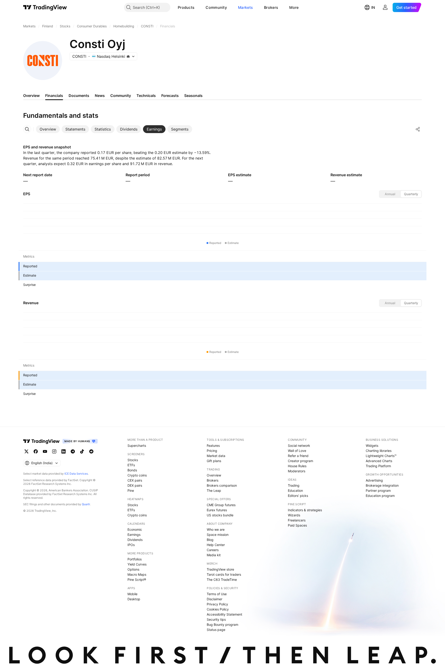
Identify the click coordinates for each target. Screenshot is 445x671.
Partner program (378, 490)
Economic (134, 529)
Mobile (132, 594)
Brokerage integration (382, 485)
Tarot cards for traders (224, 574)
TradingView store (220, 569)
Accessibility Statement (224, 614)
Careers (213, 550)
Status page (216, 630)
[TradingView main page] (45, 7)
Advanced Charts (379, 461)
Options (133, 569)
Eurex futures (217, 510)
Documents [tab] (79, 95)
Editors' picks (298, 496)
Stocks (132, 460)
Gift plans (214, 461)
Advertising (374, 480)
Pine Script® (136, 580)
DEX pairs (134, 485)
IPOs (131, 545)
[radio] (390, 194)
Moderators (296, 471)
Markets (245, 7)
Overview (214, 475)
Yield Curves (136, 564)
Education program (380, 496)
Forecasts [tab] (170, 95)
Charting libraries (378, 451)
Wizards (294, 515)
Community (216, 7)
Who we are (216, 529)
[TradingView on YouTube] (45, 451)
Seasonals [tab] (193, 95)
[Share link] (418, 129)
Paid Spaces (297, 525)
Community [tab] (120, 95)
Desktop (133, 599)
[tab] (48, 129)
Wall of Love (297, 451)
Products (186, 7)
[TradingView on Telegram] (73, 451)
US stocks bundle (220, 515)
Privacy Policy (217, 604)
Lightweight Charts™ (381, 456)
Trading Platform (378, 466)
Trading (293, 485)
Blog (210, 540)
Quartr (86, 504)
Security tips (216, 619)
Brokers (271, 7)
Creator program (300, 461)
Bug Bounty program (222, 624)
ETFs (131, 465)
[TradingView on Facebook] (35, 451)
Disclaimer (214, 599)
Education (295, 490)
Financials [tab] (54, 95)
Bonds (132, 470)
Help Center (216, 545)
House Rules (297, 466)
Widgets (372, 445)
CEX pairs (134, 480)
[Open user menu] (385, 7)
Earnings (133, 535)
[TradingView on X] (26, 451)
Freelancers (296, 520)
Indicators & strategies (305, 510)
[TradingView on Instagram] (54, 451)
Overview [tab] (31, 95)
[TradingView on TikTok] (82, 451)
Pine (130, 490)
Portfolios (134, 559)
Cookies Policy (218, 609)
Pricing (212, 451)
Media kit (214, 555)
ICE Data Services (76, 473)
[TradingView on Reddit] (91, 451)
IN (373, 7)
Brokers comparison (222, 485)
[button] (198, 7)
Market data (216, 456)
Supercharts (136, 445)
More (294, 7)
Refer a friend (298, 456)
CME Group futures (221, 505)
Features (213, 445)
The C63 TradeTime (222, 580)
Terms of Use (217, 594)
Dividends (135, 540)
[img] (128, 56)
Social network (299, 445)
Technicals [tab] (146, 95)
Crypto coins (137, 475)
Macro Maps (136, 574)
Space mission (218, 535)
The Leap (214, 490)
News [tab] (100, 95)
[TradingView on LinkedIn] (63, 451)
